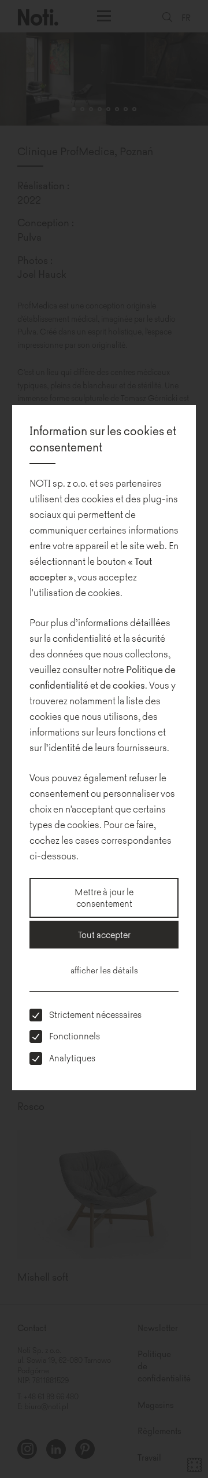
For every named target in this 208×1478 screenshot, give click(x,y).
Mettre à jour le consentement (104, 897)
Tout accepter (104, 934)
